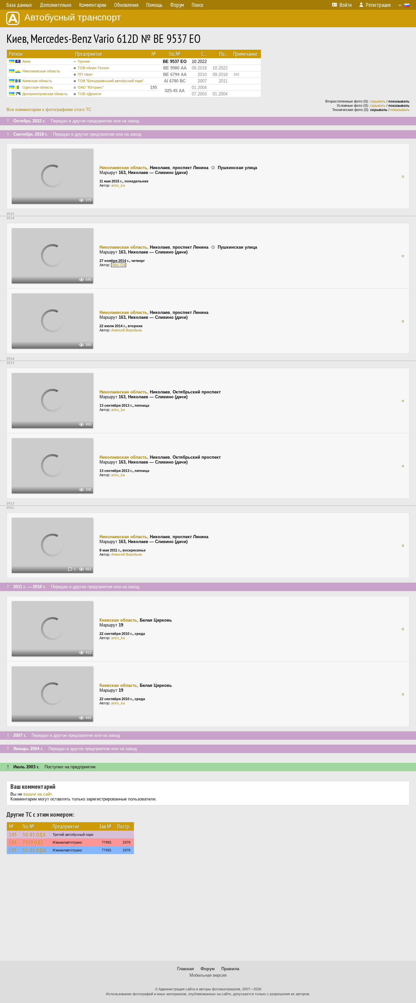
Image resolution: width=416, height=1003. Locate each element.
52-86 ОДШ (35, 850)
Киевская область (37, 81)
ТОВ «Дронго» (89, 94)
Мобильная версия (208, 975)
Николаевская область (41, 71)
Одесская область (37, 87)
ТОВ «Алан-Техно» (93, 68)
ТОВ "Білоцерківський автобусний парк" (111, 81)
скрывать (377, 101)
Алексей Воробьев (126, 330)
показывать (400, 110)
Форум (208, 968)
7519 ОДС (33, 842)
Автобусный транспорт (72, 17)
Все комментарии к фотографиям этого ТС (48, 109)
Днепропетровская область (45, 94)
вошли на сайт (37, 794)
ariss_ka (118, 185)
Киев (26, 61)
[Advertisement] (208, 910)
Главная (185, 968)
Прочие (84, 61)
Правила (230, 968)
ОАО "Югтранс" (91, 87)
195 (13, 834)
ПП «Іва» (85, 74)
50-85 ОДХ (34, 834)
